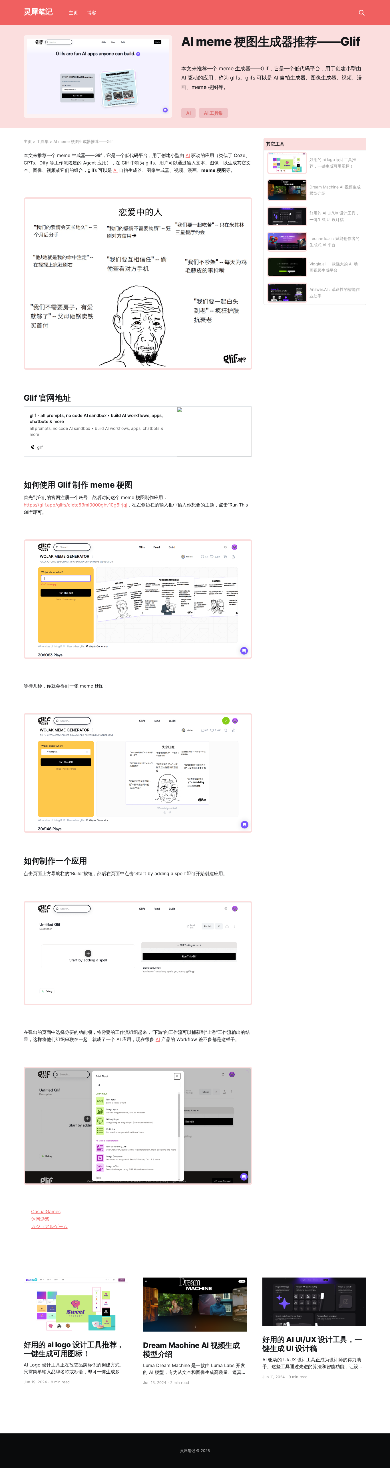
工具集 (43, 141)
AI (188, 113)
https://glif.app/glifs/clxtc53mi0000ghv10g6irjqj (75, 505)
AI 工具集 (213, 113)
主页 (73, 12)
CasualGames (46, 1211)
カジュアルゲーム (49, 1226)
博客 (91, 12)
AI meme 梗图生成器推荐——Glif (83, 141)
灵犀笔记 (38, 12)
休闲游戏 (40, 1219)
